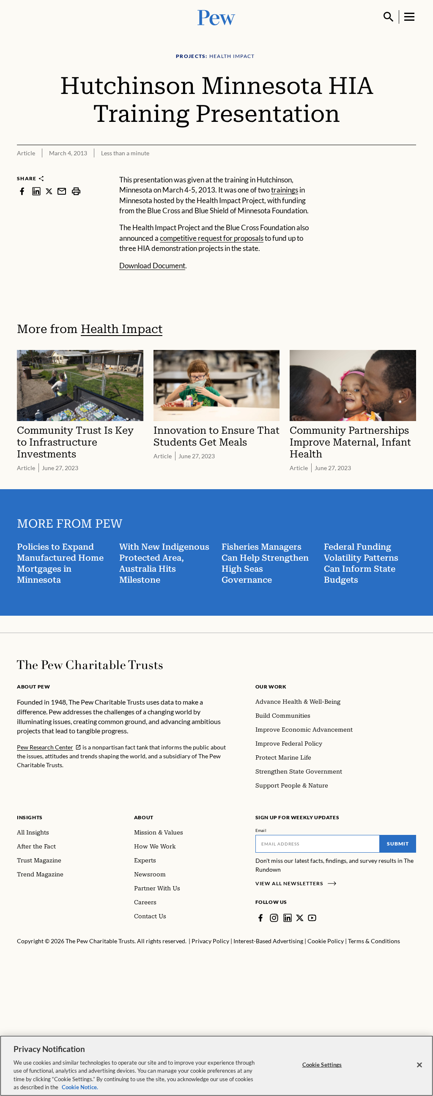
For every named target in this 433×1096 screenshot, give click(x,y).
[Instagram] (274, 918)
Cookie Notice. (80, 1087)
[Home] (90, 664)
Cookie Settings (322, 1064)
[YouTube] (312, 918)
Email (261, 830)
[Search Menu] (388, 17)
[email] (62, 191)
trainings (284, 189)
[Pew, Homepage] (216, 16)
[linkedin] (36, 191)
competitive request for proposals (211, 238)
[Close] (419, 1065)
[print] (76, 191)
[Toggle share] (411, 169)
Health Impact (121, 329)
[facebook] (22, 191)
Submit (398, 843)
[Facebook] (260, 918)
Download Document (152, 265)
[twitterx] (49, 191)
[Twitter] (300, 918)
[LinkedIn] (287, 918)
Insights (30, 817)
